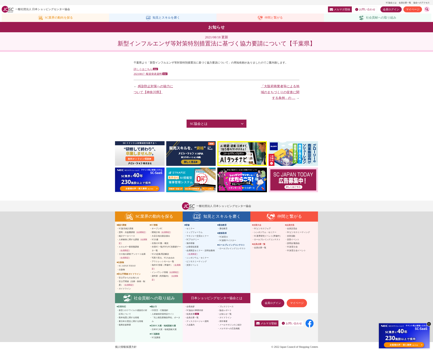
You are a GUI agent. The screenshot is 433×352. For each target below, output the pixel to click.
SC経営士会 (292, 247)
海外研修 (190, 243)
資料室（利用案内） (165, 278)
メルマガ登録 (342, 9)
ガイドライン (125, 288)
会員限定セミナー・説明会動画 (200, 252)
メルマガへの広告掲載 (229, 328)
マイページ (412, 9)
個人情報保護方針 (126, 346)
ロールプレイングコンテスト (232, 248)
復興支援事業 (125, 325)
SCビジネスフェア (262, 228)
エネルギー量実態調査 (129, 249)
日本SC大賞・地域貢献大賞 (164, 329)
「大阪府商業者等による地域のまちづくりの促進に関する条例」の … (280, 92)
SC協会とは (391, 3)
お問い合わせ (367, 9)
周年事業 (223, 321)
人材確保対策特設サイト (163, 314)
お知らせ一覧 (225, 314)
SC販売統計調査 (126, 228)
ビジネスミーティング (196, 261)
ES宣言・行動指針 (160, 310)
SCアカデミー (192, 239)
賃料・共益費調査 (133, 232)
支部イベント (192, 265)
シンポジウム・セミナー (197, 258)
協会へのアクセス (421, 3)
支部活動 (291, 236)
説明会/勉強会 (293, 243)
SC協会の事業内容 (194, 310)
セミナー (190, 228)
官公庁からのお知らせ (129, 277)
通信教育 (223, 228)
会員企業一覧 (405, 3)
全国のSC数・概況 (160, 243)
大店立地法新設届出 (161, 236)
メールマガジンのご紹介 (230, 325)
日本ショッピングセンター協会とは (216, 298)
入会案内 (190, 325)
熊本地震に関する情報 (129, 317)
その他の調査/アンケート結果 (132, 256)
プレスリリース (226, 306)
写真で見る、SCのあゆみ (163, 258)
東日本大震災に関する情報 (131, 321)
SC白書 (155, 239)
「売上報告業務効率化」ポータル (166, 319)
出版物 (122, 269)
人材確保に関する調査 (133, 241)
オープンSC (157, 228)
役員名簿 (190, 314)
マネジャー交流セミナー (197, 236)
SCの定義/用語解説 (160, 254)
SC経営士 (223, 237)
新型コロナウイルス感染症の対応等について (133, 312)
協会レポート (225, 310)
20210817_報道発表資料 (148, 73)
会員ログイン (391, 9)
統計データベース (127, 236)
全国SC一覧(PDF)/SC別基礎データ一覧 (166, 249)
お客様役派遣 (192, 247)
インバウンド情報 (166, 272)
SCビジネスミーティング (298, 232)
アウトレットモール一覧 (163, 261)
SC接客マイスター (227, 240)
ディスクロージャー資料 (197, 321)
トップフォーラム (194, 232)
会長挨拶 (190, 306)
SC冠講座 (156, 337)
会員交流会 (292, 228)
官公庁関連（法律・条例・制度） (132, 283)
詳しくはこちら (143, 69)
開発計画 (162, 232)
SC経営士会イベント (296, 250)
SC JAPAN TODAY (127, 266)
